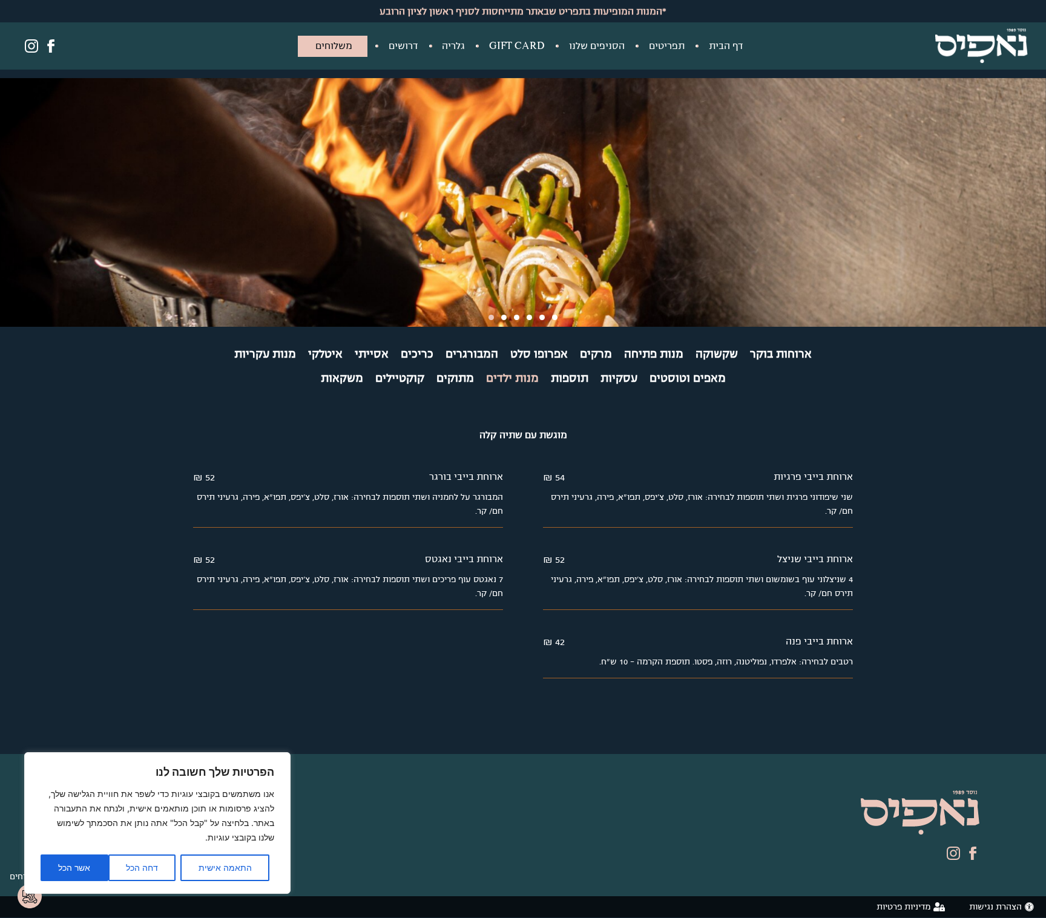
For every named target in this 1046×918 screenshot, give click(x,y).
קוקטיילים (399, 378)
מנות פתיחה (653, 354)
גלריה (453, 46)
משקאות (342, 378)
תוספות (569, 378)
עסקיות (618, 378)
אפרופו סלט (539, 354)
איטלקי (325, 354)
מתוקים (455, 378)
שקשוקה (717, 354)
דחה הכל (142, 867)
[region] (157, 823)
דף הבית (726, 46)
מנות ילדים (512, 378)
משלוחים (333, 46)
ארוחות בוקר (781, 354)
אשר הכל (74, 867)
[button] (491, 317)
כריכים (417, 354)
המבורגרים (472, 354)
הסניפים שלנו (597, 46)
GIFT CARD (517, 46)
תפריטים (667, 46)
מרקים (596, 354)
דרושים (403, 46)
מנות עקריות (265, 354)
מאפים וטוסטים (688, 378)
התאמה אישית (225, 867)
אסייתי (372, 354)
